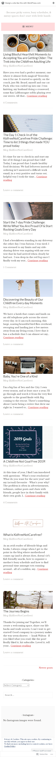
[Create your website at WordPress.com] (28, 3)
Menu (29, 26)
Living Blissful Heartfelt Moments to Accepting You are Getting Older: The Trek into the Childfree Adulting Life (27, 57)
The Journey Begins (16, 611)
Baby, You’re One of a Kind (20, 376)
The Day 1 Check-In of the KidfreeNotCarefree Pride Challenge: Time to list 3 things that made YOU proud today (27, 140)
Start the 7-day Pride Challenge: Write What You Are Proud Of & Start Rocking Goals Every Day (27, 225)
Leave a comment (13, 190)
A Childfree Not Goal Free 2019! (24, 461)
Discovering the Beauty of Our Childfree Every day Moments (23, 301)
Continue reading (37, 96)
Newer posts (46, 667)
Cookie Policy (9, 746)
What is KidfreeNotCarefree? (22, 534)
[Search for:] (28, 695)
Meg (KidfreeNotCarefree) (18, 66)
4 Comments (10, 102)
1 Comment (9, 267)
